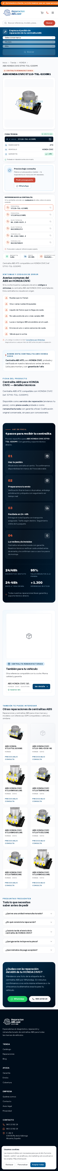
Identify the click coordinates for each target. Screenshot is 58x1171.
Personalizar (23, 1165)
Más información (19, 1159)
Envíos (5, 1078)
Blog (5, 1059)
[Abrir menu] (52, 12)
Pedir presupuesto (24, 180)
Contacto (7, 1101)
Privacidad (7, 1111)
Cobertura (7, 1082)
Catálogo (7, 1049)
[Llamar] (47, 12)
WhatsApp (24, 186)
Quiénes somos (9, 1097)
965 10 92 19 (41, 999)
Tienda (13, 63)
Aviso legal (7, 1106)
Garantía (6, 1073)
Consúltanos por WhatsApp (35, 340)
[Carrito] (42, 12)
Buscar (49, 23)
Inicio (5, 63)
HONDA (22, 63)
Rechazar (9, 1165)
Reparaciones (8, 1054)
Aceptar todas (38, 1165)
